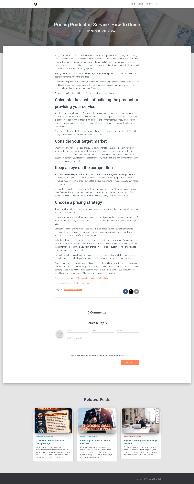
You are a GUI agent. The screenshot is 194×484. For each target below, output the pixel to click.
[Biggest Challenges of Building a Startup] (140, 420)
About (140, 4)
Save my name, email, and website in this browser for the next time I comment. (97, 355)
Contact (149, 4)
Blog (157, 4)
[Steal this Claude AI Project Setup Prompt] (53, 420)
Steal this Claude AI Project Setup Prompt (50, 442)
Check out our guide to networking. (93, 278)
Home (133, 4)
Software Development (72, 289)
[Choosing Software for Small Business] (97, 420)
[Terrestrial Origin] (35, 4)
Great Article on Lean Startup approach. (72, 283)
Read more (59, 457)
